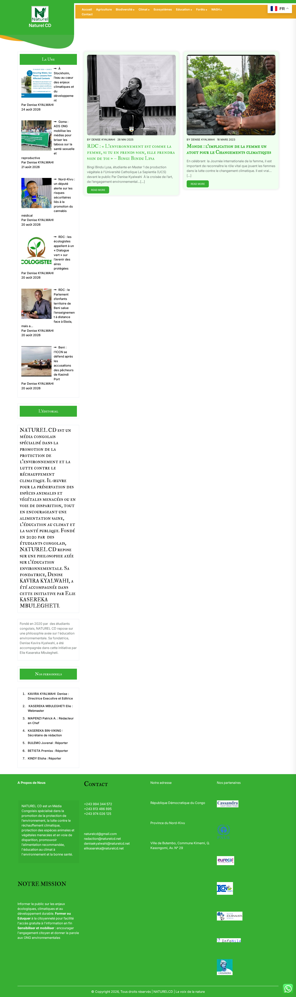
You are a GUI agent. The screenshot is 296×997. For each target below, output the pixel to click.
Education (183, 9)
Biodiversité (124, 9)
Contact (87, 14)
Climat (143, 9)
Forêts (200, 9)
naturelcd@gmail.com (100, 834)
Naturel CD (40, 25)
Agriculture (104, 9)
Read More (98, 189)
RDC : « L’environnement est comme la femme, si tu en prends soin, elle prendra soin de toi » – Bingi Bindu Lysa (131, 152)
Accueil (87, 9)
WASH (215, 9)
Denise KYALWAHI (103, 139)
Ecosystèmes (163, 9)
